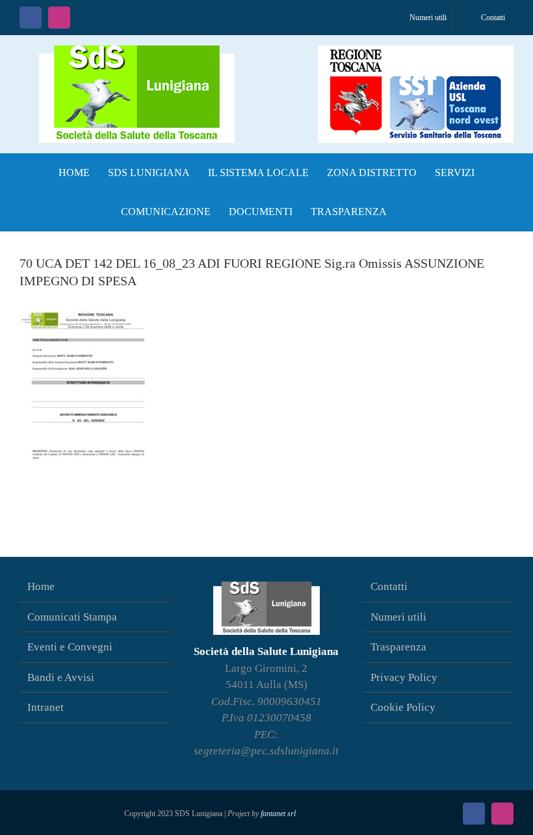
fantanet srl (278, 813)
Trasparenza (398, 647)
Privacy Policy (403, 677)
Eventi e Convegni (69, 647)
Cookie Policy (403, 707)
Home (41, 586)
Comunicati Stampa (72, 617)
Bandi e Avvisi (60, 677)
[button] (409, 211)
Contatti (389, 586)
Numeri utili (398, 617)
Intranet (45, 707)
